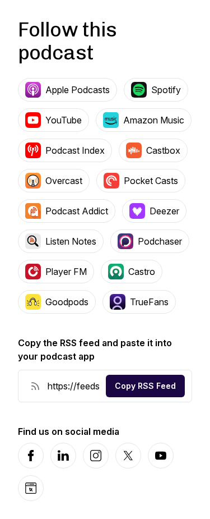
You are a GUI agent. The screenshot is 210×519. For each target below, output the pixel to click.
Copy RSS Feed (145, 386)
